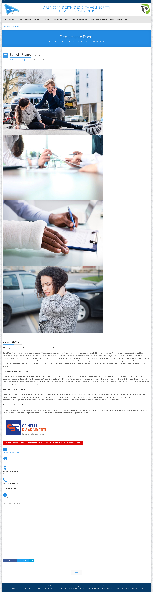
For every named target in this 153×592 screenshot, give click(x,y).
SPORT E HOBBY (70, 19)
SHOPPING (28, 19)
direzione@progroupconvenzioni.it (133, 588)
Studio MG (101, 586)
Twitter (24, 560)
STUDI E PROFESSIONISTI (11, 26)
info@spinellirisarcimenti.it (11, 452)
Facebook (11, 560)
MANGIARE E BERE (101, 19)
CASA (21, 19)
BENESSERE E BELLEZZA (124, 19)
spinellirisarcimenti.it (9, 462)
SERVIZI (111, 19)
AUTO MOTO (13, 19)
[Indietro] (76, 572)
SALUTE (36, 19)
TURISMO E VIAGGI (57, 19)
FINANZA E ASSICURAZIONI (85, 19)
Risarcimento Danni (17, 60)
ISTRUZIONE (45, 19)
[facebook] (4, 1)
